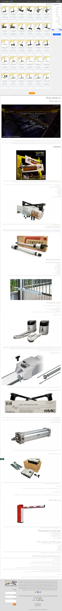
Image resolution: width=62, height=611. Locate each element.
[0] (11, 1)
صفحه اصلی (54, 1)
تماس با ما (33, 1)
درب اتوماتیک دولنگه (54, 180)
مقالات (28, 1)
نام (15, 591)
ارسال (14, 604)
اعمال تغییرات (57, 34)
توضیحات (15, 598)
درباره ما (30, 1)
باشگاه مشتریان (44, 1)
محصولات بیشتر (32, 93)
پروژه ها (48, 1)
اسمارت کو (57, 185)
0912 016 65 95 (38, 605)
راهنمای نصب (40, 1)
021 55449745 (38, 604)
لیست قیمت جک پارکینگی (57, 146)
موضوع (15, 595)
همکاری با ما (36, 1)
